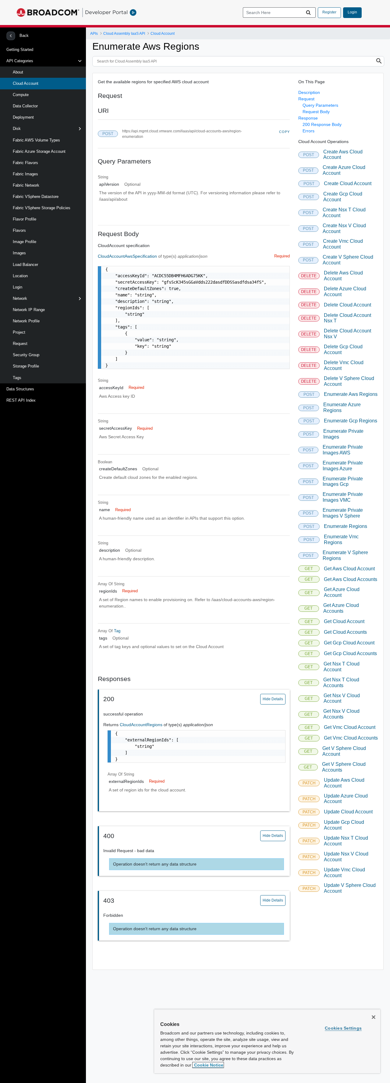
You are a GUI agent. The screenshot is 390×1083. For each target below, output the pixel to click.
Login (352, 12)
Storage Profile (26, 366)
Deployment (23, 117)
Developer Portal (106, 12)
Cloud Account (25, 83)
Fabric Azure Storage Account (39, 151)
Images (19, 253)
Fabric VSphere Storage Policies (41, 208)
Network (20, 298)
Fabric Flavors (25, 162)
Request (20, 343)
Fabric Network (26, 185)
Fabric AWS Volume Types (36, 140)
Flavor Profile (24, 219)
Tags (17, 377)
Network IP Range (29, 309)
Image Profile (24, 241)
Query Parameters (320, 105)
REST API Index (21, 400)
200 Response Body (322, 124)
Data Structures (20, 389)
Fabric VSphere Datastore (35, 196)
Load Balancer (25, 264)
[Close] (373, 1017)
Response (308, 118)
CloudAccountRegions (142, 724)
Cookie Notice (208, 1065)
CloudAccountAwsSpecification (128, 256)
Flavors (19, 230)
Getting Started (19, 49)
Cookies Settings (343, 1028)
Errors (308, 130)
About (18, 72)
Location (20, 276)
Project (19, 332)
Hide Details (273, 699)
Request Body (316, 111)
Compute (21, 94)
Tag (117, 631)
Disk (17, 128)
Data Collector (25, 106)
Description (309, 92)
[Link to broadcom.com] (48, 12)
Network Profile (26, 321)
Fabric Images (25, 174)
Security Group (26, 355)
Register (329, 12)
